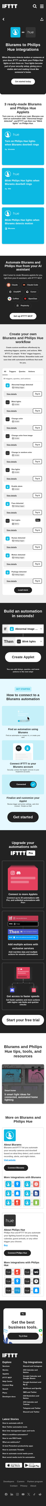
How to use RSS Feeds (11, 1438)
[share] (42, 19)
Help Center (7, 1381)
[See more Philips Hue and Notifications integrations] (32, 1290)
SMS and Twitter (30, 1392)
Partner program (35, 1481)
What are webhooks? (11, 1442)
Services (6, 1366)
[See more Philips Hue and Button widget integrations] (13, 1272)
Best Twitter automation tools (14, 1427)
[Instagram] (17, 1494)
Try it (37, 394)
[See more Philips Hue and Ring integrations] (13, 1290)
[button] (42, 6)
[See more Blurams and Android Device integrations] (32, 1202)
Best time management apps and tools (18, 1431)
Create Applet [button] (23, 657)
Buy (6, 1245)
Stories (5, 1370)
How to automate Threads (13, 1450)
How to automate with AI (12, 1423)
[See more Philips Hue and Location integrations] (13, 1281)
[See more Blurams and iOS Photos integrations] (32, 1184)
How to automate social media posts (17, 1453)
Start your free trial (23, 1020)
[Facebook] (6, 1494)
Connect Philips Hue (17, 1253)
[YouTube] (23, 1494)
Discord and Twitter (31, 1412)
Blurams (13, 45)
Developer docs (9, 1397)
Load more (23, 590)
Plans (4, 1393)
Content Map (7, 1385)
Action (16, 404)
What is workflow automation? (15, 1434)
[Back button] (4, 19)
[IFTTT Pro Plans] (37, 520)
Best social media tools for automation (18, 1457)
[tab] (5, 371)
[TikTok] (34, 1494)
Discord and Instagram (32, 1366)
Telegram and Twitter (31, 1408)
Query (16, 524)
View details (12, 394)
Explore (6, 1362)
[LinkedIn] (11, 1494)
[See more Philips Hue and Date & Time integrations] (32, 1281)
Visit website (10, 1160)
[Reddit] (40, 1494)
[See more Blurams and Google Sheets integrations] (32, 1193)
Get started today (23, 81)
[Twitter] (28, 1494)
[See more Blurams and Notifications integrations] (13, 1193)
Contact (13, 1486)
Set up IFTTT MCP (23, 316)
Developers (8, 1481)
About (33, 1486)
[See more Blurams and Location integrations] (13, 1184)
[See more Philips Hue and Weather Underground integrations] (32, 1272)
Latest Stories (10, 1419)
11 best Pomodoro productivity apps (17, 1446)
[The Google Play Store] (32, 1466)
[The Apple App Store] (13, 1465)
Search (5, 1389)
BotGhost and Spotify (32, 1388)
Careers (20, 1481)
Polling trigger (19, 387)
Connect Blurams (16, 1168)
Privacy (23, 1486)
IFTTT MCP (7, 1378)
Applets (5, 1374)
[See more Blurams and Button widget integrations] (13, 1202)
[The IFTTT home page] (9, 6)
